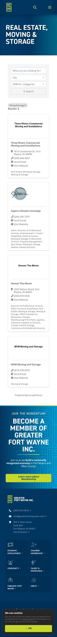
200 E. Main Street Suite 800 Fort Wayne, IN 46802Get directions (24, 527)
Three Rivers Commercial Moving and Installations (25, 144)
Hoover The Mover (21, 283)
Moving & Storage (17, 105)
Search (30, 91)
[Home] (9, 7)
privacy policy (27, 619)
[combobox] (28, 77)
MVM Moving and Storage (26, 364)
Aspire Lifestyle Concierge (26, 210)
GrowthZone (35, 395)
